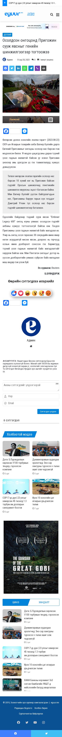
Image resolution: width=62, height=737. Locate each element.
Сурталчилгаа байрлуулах (31, 713)
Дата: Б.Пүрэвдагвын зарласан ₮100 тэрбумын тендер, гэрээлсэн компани (41, 615)
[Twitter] (11, 68)
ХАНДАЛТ (44, 602)
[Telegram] (31, 68)
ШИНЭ (16, 602)
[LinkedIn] (18, 68)
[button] (31, 26)
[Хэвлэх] (43, 68)
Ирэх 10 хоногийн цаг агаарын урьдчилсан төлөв (32, 3)
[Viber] (37, 68)
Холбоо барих (41, 708)
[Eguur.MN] (20, 14)
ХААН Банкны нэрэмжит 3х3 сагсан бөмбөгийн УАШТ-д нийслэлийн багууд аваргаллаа (40, 684)
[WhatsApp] (24, 68)
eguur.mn (55, 702)
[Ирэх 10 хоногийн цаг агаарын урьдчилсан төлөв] (45, 486)
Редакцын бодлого (23, 708)
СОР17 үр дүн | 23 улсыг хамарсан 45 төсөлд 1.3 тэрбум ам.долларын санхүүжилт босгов (41, 652)
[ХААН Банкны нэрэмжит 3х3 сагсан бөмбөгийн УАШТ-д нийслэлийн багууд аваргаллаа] (12, 684)
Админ (10, 60)
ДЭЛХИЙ (7, 35)
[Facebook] (5, 68)
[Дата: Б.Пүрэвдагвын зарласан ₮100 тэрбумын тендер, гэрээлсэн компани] (16, 448)
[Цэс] (57, 16)
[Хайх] (51, 16)
